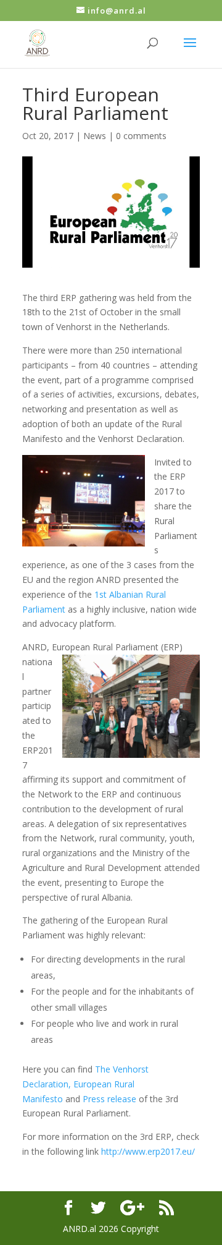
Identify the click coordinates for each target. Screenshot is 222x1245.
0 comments (141, 136)
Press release (109, 1099)
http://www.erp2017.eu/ (148, 1151)
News (94, 136)
